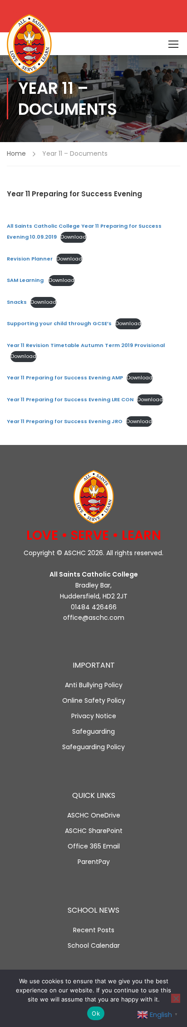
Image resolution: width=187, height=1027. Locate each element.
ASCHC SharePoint (94, 830)
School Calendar (94, 945)
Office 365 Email (94, 846)
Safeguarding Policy (93, 746)
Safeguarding (93, 731)
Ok (96, 1013)
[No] (175, 998)
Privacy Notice (93, 715)
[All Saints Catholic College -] (34, 44)
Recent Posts (93, 930)
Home (16, 153)
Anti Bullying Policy (94, 685)
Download (73, 236)
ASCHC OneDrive (93, 815)
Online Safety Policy (93, 700)
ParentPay (94, 861)
